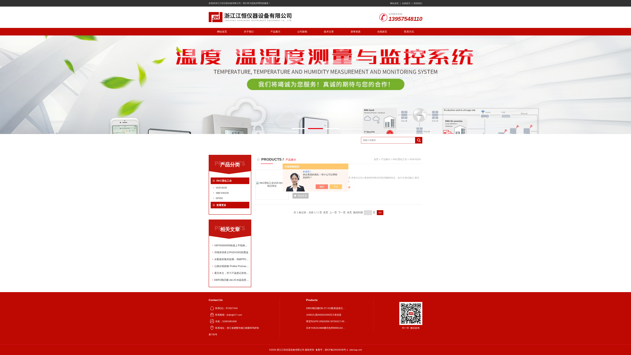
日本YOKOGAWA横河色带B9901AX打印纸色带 (326, 328)
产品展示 (275, 31)
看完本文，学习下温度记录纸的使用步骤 (231, 273)
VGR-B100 (221, 187)
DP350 (219, 198)
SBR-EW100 (222, 193)
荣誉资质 (356, 31)
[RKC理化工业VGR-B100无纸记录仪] (272, 184)
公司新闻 (302, 31)
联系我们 (418, 3)
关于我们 (249, 31)
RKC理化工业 (224, 180)
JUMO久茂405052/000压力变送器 (323, 314)
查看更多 (221, 205)
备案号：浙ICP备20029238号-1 (332, 349)
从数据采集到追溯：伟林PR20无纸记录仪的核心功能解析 (231, 259)
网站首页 (394, 3)
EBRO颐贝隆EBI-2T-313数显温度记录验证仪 (326, 308)
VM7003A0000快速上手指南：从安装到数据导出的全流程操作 (231, 245)
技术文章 (329, 31)
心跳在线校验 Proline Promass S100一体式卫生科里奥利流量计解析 (231, 266)
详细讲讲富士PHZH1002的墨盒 (231, 252)
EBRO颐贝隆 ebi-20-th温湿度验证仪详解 (231, 279)
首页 (376, 159)
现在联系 (302, 195)
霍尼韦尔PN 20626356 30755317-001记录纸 (326, 321)
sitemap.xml (355, 349)
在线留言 (406, 3)
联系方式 (409, 31)
